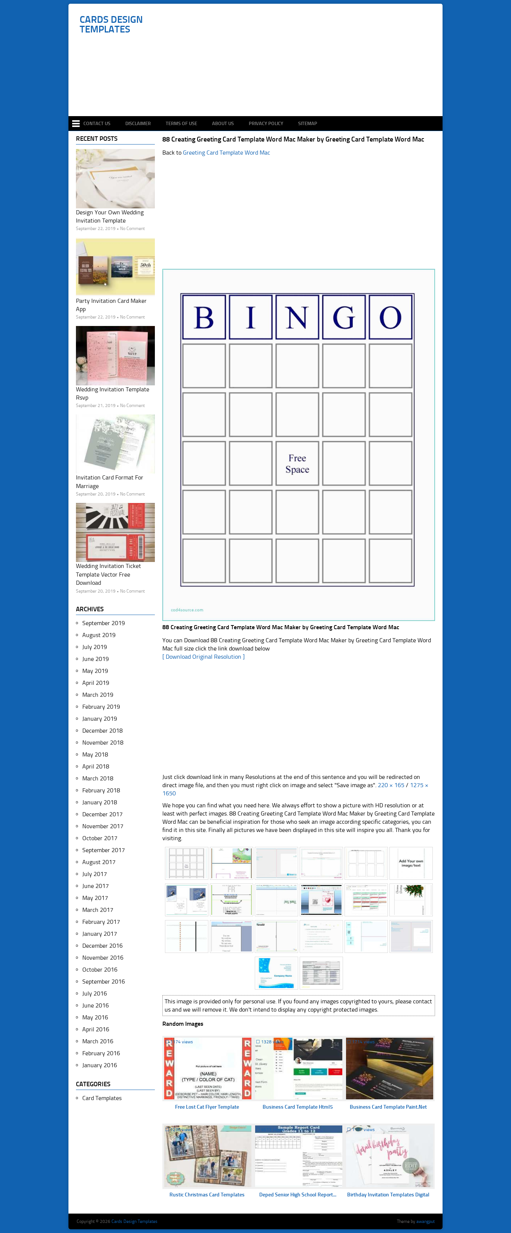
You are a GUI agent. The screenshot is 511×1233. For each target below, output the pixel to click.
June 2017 (95, 885)
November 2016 (102, 957)
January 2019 (99, 718)
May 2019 (95, 670)
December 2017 (102, 814)
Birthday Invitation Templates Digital (388, 1195)
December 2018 (102, 730)
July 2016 (94, 993)
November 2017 (102, 826)
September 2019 (103, 623)
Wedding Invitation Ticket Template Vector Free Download (108, 574)
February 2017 (101, 921)
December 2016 (102, 945)
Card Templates (102, 1098)
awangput (425, 1221)
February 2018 (101, 790)
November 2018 (102, 742)
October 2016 (99, 969)
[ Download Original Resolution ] (203, 656)
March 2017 (97, 909)
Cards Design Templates (111, 24)
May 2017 (95, 897)
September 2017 (103, 850)
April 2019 (95, 682)
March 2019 (97, 694)
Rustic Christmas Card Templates (207, 1195)
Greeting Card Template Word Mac (226, 152)
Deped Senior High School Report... (297, 1195)
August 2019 (99, 635)
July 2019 (94, 646)
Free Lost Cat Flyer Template (207, 1107)
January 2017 (99, 933)
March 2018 (97, 778)
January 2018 (99, 802)
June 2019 (95, 658)
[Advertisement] (259, 94)
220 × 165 (391, 785)
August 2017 (99, 862)
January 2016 (99, 1065)
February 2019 (101, 706)
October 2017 (99, 838)
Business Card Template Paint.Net (388, 1107)
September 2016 (103, 981)
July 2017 (94, 874)
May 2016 (95, 1017)
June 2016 (95, 1005)
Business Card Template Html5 (298, 1107)
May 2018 (95, 754)
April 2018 (95, 766)
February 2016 (101, 1053)
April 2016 (95, 1029)
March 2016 (97, 1041)
